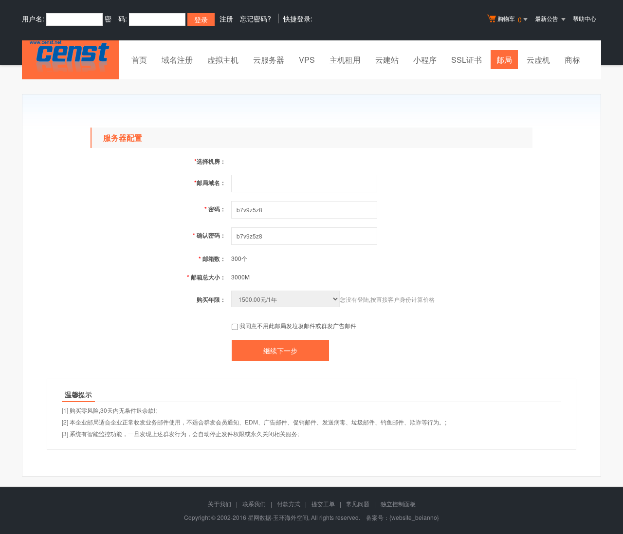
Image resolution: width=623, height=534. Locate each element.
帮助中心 (584, 18)
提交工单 (323, 503)
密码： (215, 208)
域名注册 (177, 59)
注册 (226, 18)
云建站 (387, 59)
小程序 (425, 59)
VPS (307, 59)
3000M (240, 277)
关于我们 (219, 503)
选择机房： (210, 161)
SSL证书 (466, 59)
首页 (139, 59)
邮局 (504, 59)
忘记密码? (255, 18)
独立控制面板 (398, 503)
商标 (572, 59)
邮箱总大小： (206, 277)
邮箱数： (212, 258)
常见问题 (357, 503)
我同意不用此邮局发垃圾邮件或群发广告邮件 (297, 325)
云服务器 (268, 59)
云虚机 (538, 59)
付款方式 (288, 503)
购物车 (509, 19)
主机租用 (345, 59)
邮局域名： (210, 182)
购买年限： (211, 299)
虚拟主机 (222, 59)
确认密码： (209, 235)
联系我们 (254, 503)
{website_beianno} (414, 517)
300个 (239, 258)
